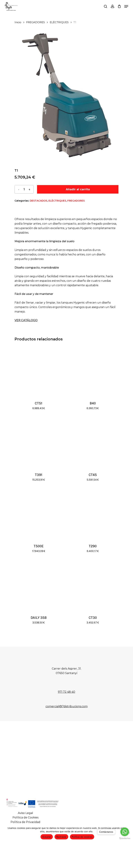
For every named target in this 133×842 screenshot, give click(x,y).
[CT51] (38, 371)
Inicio (18, 22)
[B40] (93, 371)
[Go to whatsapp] (124, 831)
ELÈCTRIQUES (59, 22)
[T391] (38, 442)
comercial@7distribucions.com (67, 706)
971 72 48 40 (66, 691)
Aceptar (46, 836)
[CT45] (93, 442)
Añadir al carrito (78, 189)
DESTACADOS (38, 200)
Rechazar (61, 836)
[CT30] (93, 585)
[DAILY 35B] (38, 585)
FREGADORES (35, 22)
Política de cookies (82, 836)
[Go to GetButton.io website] (124, 838)
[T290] (93, 514)
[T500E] (38, 514)
